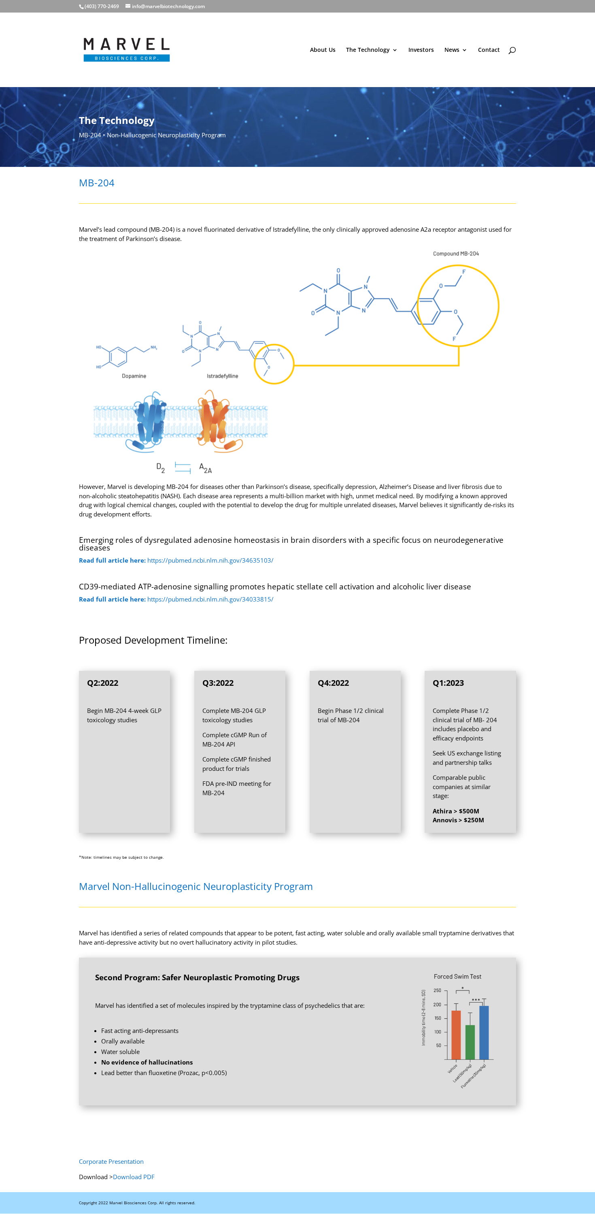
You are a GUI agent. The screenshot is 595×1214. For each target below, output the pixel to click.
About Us (323, 50)
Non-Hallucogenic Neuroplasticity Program (166, 135)
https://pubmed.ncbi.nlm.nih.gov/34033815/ (176, 599)
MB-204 (90, 135)
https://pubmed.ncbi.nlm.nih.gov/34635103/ (176, 560)
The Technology (368, 50)
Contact (489, 50)
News (451, 50)
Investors (421, 50)
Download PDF (134, 1177)
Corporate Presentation (111, 1161)
